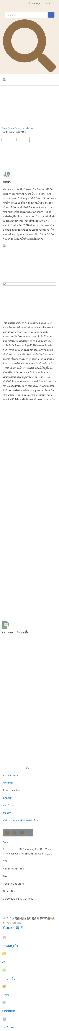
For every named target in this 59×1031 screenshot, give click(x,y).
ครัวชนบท (8, 1011)
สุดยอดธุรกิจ (10, 946)
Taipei (9, 139)
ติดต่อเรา (49, 3)
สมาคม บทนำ (10, 775)
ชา (24, 139)
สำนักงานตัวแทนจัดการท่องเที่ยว (20, 820)
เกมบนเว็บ (8, 978)
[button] (53, 79)
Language (35, 3)
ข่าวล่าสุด (8, 782)
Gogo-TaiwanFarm (11, 128)
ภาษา (5, 995)
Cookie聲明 (13, 927)
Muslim (7, 812)
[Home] (29, 832)
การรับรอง (28, 128)
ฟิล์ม (4, 962)
